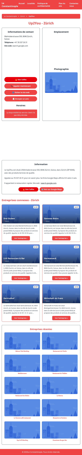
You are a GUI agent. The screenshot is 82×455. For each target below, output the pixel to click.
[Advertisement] (21, 62)
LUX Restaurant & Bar (14, 258)
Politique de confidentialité (43, 4)
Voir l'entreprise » (20, 238)
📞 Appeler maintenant (21, 86)
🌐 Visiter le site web (20, 92)
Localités (31, 3)
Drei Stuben (9, 218)
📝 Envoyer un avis (21, 99)
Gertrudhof (9, 298)
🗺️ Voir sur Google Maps (51, 189)
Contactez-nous (74, 4)
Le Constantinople (10, 5)
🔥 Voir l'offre (20, 79)
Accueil (22, 3)
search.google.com (48, 183)
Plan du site (62, 4)
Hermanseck (50, 258)
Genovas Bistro (51, 218)
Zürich (22, 16)
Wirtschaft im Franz (53, 298)
